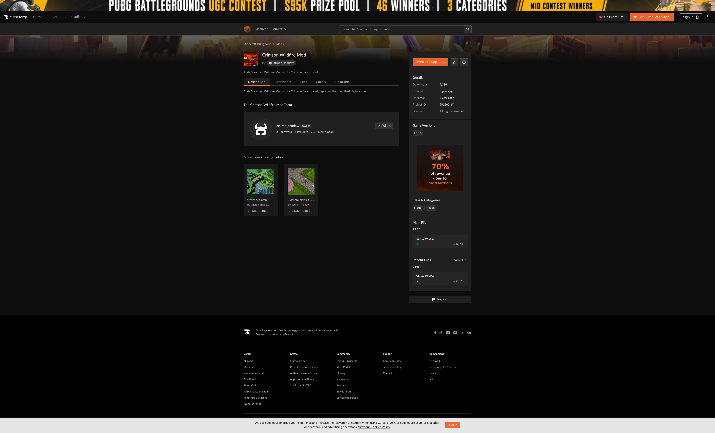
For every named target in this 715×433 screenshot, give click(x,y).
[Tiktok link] (441, 332)
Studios (76, 17)
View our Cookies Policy (374, 427)
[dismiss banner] (709, 5)
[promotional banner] (357, 5)
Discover (261, 29)
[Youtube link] (448, 332)
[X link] (462, 332)
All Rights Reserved (451, 111)
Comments (282, 82)
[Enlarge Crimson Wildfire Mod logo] (251, 59)
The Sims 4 (250, 379)
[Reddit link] (469, 332)
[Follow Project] (464, 62)
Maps (431, 207)
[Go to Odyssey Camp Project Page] (261, 190)
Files (303, 82)
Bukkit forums (344, 391)
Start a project (298, 361)
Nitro (432, 379)
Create (58, 17)
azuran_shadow (288, 126)
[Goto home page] (16, 17)
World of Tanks (252, 404)
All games (249, 361)
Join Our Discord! (346, 361)
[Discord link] (455, 332)
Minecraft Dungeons (257, 44)
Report (442, 299)
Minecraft (249, 367)
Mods (280, 44)
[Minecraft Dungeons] (247, 29)
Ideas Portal (343, 367)
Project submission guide (304, 367)
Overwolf (434, 361)
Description (257, 82)
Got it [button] (453, 425)
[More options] (707, 17)
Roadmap (341, 385)
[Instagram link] (434, 332)
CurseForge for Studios (442, 367)
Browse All (279, 29)
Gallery (321, 82)
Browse (38, 17)
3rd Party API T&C (300, 385)
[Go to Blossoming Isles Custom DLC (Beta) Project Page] (301, 190)
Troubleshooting (392, 367)
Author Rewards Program (304, 373)
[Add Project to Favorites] (454, 62)
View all (458, 260)
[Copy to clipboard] (453, 104)
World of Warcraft (254, 373)
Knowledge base (392, 361)
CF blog (340, 373)
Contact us (389, 373)
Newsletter (342, 379)
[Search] (468, 29)
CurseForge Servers (347, 398)
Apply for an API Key (302, 379)
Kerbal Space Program (256, 391)
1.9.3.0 (418, 133)
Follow (386, 125)
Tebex (432, 373)
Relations (342, 82)
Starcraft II (250, 385)
